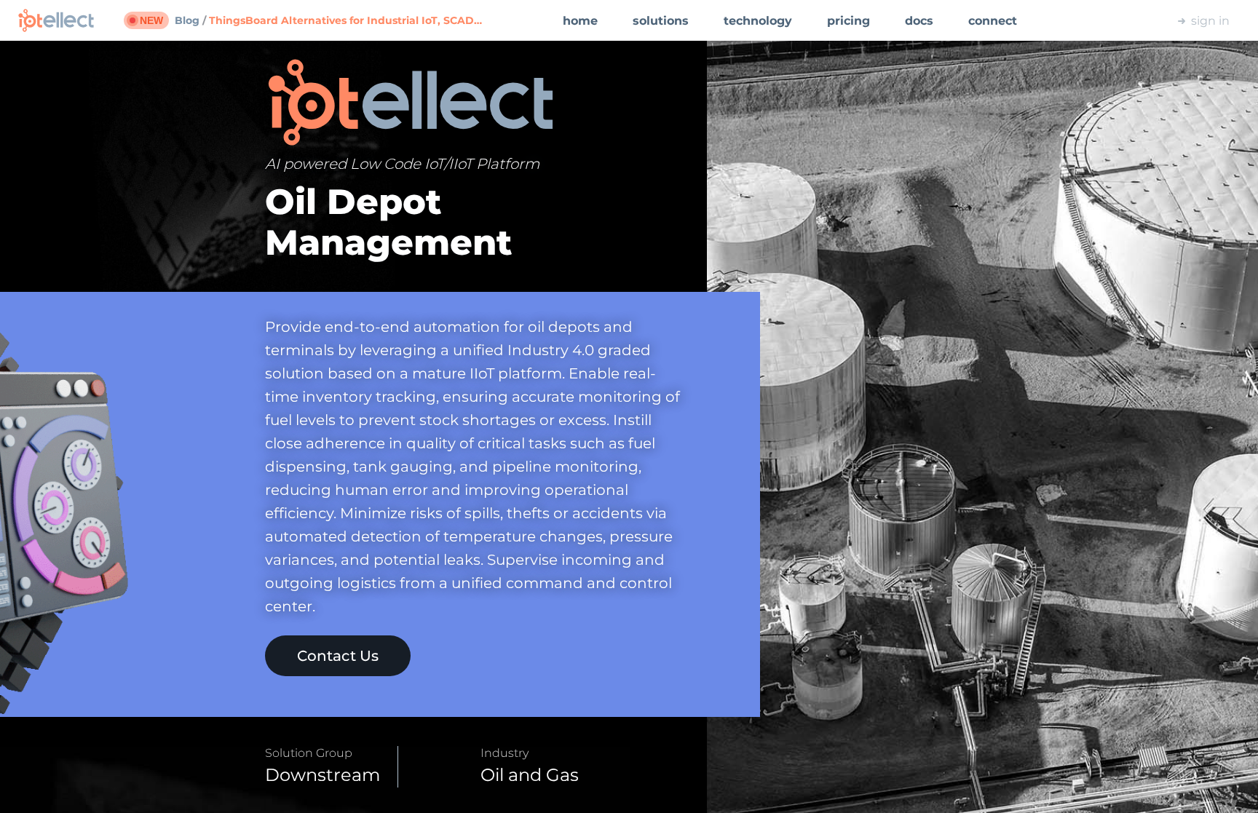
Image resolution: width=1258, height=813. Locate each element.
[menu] (784, 20)
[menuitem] (580, 21)
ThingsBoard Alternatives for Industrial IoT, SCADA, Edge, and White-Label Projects (348, 20)
